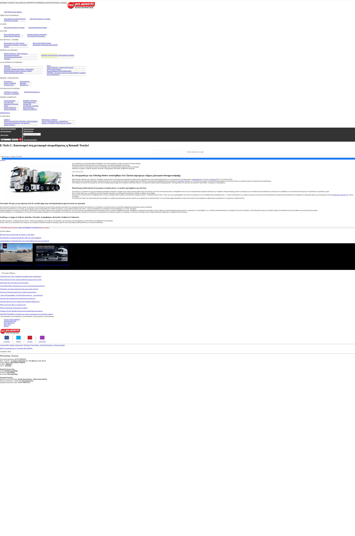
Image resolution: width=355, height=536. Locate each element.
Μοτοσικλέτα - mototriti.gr (49, 119)
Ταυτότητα (27, 345)
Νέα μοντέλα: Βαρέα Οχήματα (42, 43)
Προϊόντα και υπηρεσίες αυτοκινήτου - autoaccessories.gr (21, 121)
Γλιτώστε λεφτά (8, 85)
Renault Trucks (197, 179)
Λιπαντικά (7, 59)
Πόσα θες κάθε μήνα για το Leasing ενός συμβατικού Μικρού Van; (20, 301)
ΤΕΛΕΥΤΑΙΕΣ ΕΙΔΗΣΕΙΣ (12, 319)
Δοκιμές (6, 46)
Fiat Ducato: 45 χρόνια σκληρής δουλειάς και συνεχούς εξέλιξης (19, 289)
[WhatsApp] (173, 152)
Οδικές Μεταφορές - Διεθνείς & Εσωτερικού (60, 67)
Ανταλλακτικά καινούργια (11, 55)
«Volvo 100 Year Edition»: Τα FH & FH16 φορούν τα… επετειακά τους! (21, 295)
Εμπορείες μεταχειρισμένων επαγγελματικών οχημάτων (57, 55)
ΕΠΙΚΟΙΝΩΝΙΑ (5, 113)
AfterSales (7, 66)
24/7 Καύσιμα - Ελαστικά (30, 106)
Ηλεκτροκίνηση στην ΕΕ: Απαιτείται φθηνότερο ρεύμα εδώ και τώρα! (20, 279)
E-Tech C (182, 181)
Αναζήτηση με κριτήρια (11, 20)
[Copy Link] (183, 152)
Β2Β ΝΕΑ (23, 83)
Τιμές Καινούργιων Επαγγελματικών (15, 19)
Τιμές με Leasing (4, 135)
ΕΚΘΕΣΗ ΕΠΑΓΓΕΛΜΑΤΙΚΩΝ (8, 129)
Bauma (213, 179)
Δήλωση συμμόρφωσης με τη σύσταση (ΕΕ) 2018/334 (16, 348)
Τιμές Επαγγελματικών (5, 131)
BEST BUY (7, 324)
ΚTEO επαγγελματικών (54, 69)
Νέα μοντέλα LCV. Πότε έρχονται (14, 43)
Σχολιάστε (3, 160)
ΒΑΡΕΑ (6, 326)
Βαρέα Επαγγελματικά (28, 129)
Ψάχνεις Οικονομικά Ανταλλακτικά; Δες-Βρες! (13, 308)
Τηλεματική (7, 67)
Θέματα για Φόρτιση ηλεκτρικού (37, 34)
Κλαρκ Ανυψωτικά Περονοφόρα (13, 73)
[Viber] (168, 152)
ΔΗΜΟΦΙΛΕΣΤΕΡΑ (10, 321)
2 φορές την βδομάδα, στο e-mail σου (25, 227)
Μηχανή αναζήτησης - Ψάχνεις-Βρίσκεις (16, 53)
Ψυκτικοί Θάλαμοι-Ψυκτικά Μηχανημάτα (59, 71)
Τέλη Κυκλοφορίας (9, 100)
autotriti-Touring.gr (9, 125)
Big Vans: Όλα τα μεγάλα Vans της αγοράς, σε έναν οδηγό (17, 234)
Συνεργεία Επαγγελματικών (49, 53)
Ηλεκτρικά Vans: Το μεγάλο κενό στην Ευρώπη (14, 283)
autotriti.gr (7, 119)
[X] (158, 152)
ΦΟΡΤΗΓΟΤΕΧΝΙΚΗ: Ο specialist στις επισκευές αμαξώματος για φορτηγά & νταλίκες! (26, 314)
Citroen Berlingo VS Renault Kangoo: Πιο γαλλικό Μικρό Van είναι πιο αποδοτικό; (24, 241)
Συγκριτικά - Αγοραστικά (11, 93)
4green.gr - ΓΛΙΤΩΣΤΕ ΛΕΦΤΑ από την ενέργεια (56, 123)
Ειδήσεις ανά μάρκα (10, 83)
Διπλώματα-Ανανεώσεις (11, 104)
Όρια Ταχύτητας (8, 102)
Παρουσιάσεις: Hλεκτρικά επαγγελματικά (45, 45)
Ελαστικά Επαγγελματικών (49, 57)
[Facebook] (153, 152)
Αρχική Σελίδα (4, 345)
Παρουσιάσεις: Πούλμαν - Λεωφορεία (15, 45)
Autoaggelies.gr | (65, 3)
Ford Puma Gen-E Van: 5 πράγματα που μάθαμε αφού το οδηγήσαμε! (20, 276)
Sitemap (12, 345)
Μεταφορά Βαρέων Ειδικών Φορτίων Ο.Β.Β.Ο (18, 71)
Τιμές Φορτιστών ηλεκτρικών (36, 36)
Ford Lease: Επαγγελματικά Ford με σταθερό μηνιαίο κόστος (18, 292)
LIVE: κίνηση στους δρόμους (30, 140)
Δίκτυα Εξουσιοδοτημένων (32, 92)
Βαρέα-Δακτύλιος (28, 107)
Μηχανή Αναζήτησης (28, 131)
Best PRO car (24, 85)
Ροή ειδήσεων (8, 81)
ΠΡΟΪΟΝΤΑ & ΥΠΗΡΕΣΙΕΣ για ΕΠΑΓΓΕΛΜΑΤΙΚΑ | (28, 3)
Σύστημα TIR (27, 104)
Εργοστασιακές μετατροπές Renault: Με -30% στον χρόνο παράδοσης (20, 238)
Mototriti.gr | (56, 3)
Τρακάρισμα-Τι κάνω (29, 102)
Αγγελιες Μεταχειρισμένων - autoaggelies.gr (55, 121)
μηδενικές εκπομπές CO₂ (341, 195)
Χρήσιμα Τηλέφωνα (10, 109)
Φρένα (49, 66)
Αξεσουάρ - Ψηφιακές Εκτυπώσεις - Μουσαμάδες (19, 69)
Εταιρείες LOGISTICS (30, 109)
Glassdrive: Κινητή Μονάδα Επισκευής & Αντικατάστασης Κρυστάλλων (21, 311)
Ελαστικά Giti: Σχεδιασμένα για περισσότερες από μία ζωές (17, 298)
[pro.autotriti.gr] (10, 333)
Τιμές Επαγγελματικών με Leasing (40, 19)
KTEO (6, 106)
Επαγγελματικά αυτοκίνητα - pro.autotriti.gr (16, 123)
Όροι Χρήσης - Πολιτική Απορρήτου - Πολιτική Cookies (48, 345)
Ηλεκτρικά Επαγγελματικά (12, 34)
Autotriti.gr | (49, 3)
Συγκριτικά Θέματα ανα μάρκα (37, 27)
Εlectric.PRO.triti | (6, 3)
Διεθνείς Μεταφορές (10, 107)
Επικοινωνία (19, 345)
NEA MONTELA (9, 323)
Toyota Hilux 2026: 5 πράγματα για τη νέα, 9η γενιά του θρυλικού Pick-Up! (22, 286)
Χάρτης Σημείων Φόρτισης (12, 36)
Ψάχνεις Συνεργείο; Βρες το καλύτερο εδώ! (13, 305)
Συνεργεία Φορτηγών (53, 74)
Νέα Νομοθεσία (24, 81)
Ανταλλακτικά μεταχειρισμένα (13, 57)
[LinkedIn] (178, 152)
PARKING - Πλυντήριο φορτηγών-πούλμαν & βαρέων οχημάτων (66, 73)
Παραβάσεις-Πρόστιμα (30, 100)
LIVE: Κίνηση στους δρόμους (13, 12)
